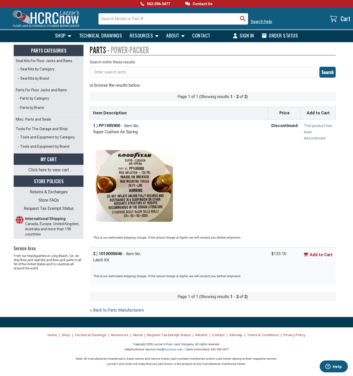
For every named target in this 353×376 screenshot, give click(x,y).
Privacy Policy (294, 335)
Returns (201, 335)
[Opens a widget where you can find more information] (333, 366)
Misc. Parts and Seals (33, 119)
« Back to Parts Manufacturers (117, 310)
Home (52, 335)
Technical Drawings (100, 35)
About (173, 35)
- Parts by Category (33, 98)
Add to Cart (321, 254)
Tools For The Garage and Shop (42, 129)
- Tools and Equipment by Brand (43, 146)
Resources (142, 35)
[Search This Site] (242, 18)
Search (327, 72)
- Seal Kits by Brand (33, 78)
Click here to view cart (48, 169)
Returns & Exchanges (49, 191)
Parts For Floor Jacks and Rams (41, 90)
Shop (61, 35)
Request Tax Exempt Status (49, 208)
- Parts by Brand (31, 108)
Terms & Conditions (263, 335)
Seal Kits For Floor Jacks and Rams (44, 61)
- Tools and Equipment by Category (46, 137)
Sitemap (235, 335)
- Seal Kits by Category (36, 69)
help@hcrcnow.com (169, 349)
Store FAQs (49, 200)
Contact (201, 35)
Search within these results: (113, 62)
